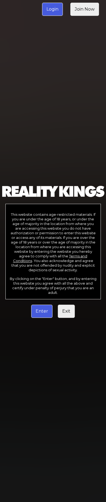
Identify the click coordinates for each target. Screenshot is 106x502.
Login (52, 9)
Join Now (85, 9)
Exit (66, 311)
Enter (42, 311)
